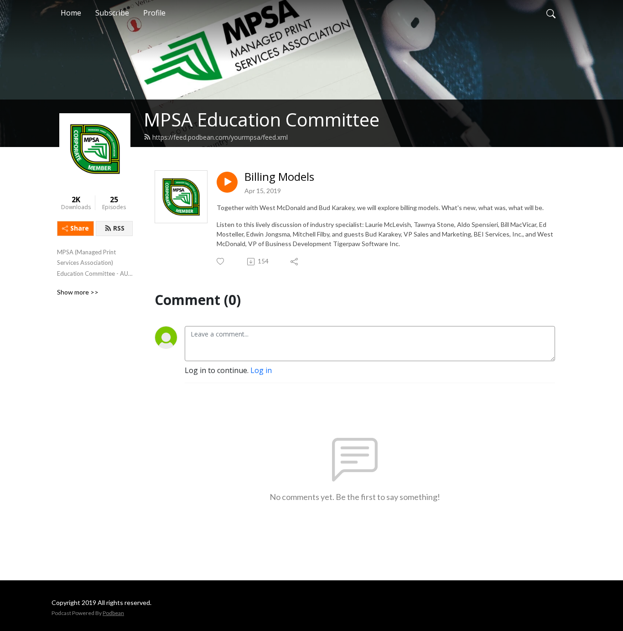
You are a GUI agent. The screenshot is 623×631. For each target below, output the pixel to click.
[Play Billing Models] (227, 182)
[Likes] (221, 261)
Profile (154, 13)
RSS (119, 228)
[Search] (551, 13)
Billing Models (279, 177)
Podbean (113, 613)
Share (79, 228)
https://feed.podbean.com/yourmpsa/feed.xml (220, 137)
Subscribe (112, 13)
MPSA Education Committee (261, 119)
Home (71, 13)
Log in (261, 370)
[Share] (295, 261)
